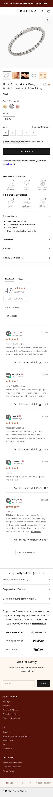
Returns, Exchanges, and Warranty (16, 736)
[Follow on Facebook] (22, 783)
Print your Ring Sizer (41, 127)
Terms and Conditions (12, 767)
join (43, 683)
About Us (6, 706)
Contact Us (7, 748)
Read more (36, 531)
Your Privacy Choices (17, 791)
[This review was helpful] (40, 362)
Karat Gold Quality (10, 710)
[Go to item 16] (43, 75)
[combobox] (11, 783)
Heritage (6, 701)
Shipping (6, 732)
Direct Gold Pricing (10, 714)
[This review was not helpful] (45, 362)
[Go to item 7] (25, 75)
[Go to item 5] (7, 75)
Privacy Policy (8, 771)
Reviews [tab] (9, 278)
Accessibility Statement (12, 762)
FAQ (4, 744)
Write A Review (15, 298)
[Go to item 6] (16, 75)
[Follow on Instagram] (30, 783)
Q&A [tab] (20, 279)
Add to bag (26, 151)
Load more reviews (26, 552)
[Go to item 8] (34, 75)
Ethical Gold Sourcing (11, 718)
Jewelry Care (8, 740)
